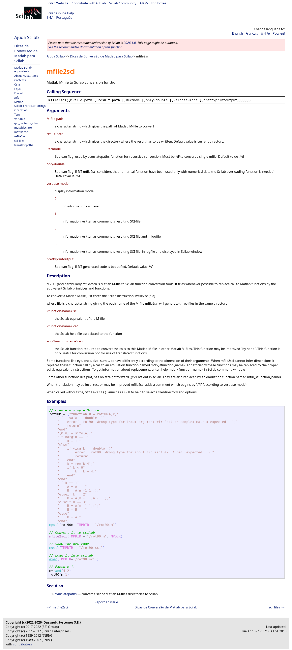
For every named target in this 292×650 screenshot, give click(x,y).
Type (17, 114)
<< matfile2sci (57, 607)
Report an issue (106, 602)
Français (252, 33)
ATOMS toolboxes (153, 3)
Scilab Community (122, 3)
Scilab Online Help (60, 13)
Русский (279, 33)
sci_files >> (276, 607)
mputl (54, 525)
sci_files (19, 141)
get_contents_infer (26, 123)
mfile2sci (20, 136)
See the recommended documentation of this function (85, 47)
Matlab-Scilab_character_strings (30, 104)
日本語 (265, 33)
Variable (19, 119)
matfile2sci (21, 132)
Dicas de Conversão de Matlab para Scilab (26, 53)
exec (53, 559)
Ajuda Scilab (26, 37)
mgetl (54, 548)
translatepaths (23, 145)
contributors (22, 644)
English (237, 33)
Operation (20, 110)
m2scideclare (23, 127)
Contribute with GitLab (89, 3)
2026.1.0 (130, 43)
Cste (17, 84)
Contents (20, 80)
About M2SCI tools (26, 76)
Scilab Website (57, 3)
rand (57, 571)
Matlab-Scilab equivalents (23, 69)
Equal (17, 89)
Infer (17, 97)
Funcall (18, 93)
